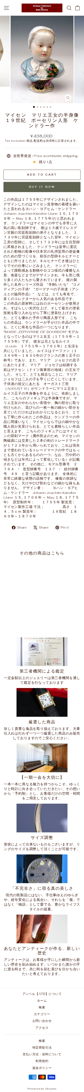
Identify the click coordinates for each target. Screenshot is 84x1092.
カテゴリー (42, 1014)
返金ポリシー (42, 1068)
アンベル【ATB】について (42, 994)
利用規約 (41, 1061)
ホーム (42, 1000)
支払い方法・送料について (42, 1054)
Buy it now (42, 187)
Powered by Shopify (42, 1088)
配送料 (38, 141)
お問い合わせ (42, 1021)
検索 (42, 1007)
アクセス (41, 1028)
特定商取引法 (42, 1047)
